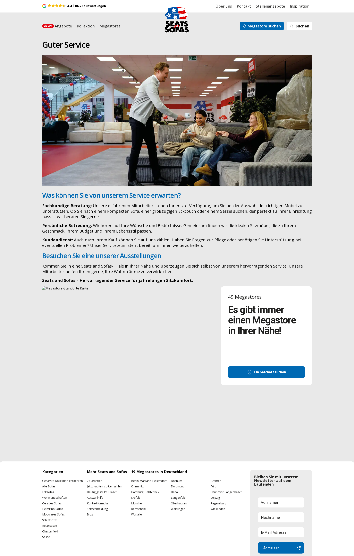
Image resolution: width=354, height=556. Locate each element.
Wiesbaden (218, 509)
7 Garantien (94, 481)
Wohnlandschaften (54, 497)
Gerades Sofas (52, 503)
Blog (90, 514)
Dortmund (178, 486)
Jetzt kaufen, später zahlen (104, 486)
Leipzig (215, 497)
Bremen (216, 481)
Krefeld (136, 497)
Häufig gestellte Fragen (102, 492)
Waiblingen (178, 509)
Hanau (175, 492)
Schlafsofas (50, 520)
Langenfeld (178, 497)
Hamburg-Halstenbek (145, 492)
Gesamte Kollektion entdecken (62, 481)
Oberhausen (179, 503)
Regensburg (218, 503)
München (137, 503)
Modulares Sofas (53, 514)
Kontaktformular (98, 503)
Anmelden (271, 547)
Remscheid (138, 509)
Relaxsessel (50, 526)
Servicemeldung (97, 509)
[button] (74, 6)
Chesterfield (50, 531)
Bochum (176, 481)
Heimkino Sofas (52, 509)
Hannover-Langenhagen (227, 492)
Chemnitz (137, 486)
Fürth (214, 486)
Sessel (46, 537)
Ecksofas (48, 492)
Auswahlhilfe (95, 497)
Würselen (137, 514)
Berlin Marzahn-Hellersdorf (149, 481)
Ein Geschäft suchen (270, 372)
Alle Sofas (48, 486)
